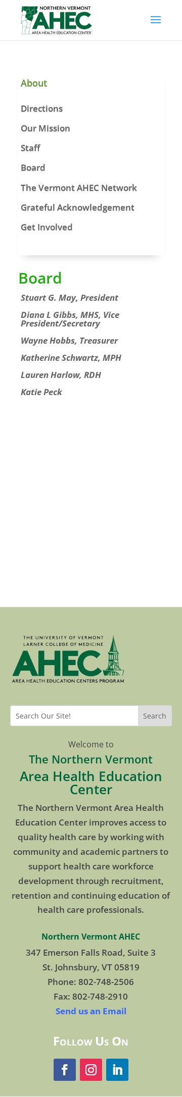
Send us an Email (91, 1011)
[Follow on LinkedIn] (117, 1070)
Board (33, 167)
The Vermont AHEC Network (79, 187)
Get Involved (47, 227)
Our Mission (45, 128)
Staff (30, 147)
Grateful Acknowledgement (77, 207)
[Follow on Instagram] (91, 1070)
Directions (42, 108)
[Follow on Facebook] (65, 1070)
